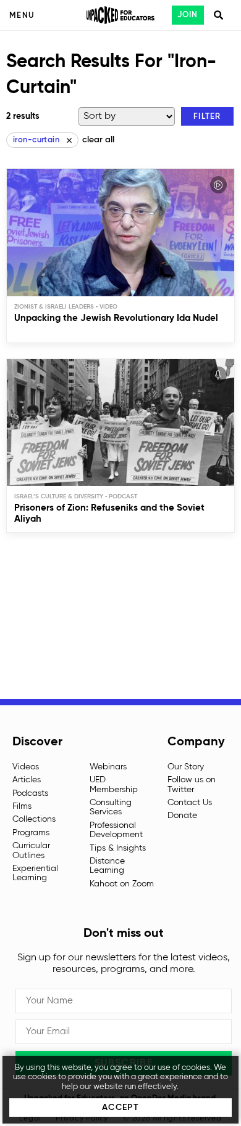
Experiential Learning (35, 873)
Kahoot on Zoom (122, 884)
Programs (30, 832)
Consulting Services (111, 807)
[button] (207, 116)
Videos (25, 767)
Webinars (108, 767)
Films (22, 806)
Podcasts (30, 793)
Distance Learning (107, 866)
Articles (26, 780)
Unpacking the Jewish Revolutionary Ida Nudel (116, 318)
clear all (98, 140)
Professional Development (116, 830)
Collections (34, 819)
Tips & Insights (118, 848)
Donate (182, 815)
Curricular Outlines (31, 850)
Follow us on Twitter (191, 784)
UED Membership (114, 784)
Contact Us (189, 802)
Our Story (185, 767)
